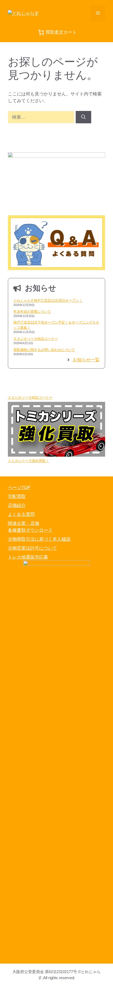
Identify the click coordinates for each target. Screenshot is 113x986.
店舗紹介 (17, 505)
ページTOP (19, 487)
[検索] (83, 117)
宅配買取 (17, 496)
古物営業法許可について (32, 548)
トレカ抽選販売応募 (28, 557)
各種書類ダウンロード (30, 530)
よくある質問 (21, 514)
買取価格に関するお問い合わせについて (44, 350)
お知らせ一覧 (86, 359)
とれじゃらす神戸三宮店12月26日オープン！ (47, 300)
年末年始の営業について (32, 312)
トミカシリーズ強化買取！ (28, 461)
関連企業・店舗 (23, 523)
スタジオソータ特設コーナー (35, 339)
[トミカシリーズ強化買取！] (56, 430)
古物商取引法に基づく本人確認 (39, 539)
